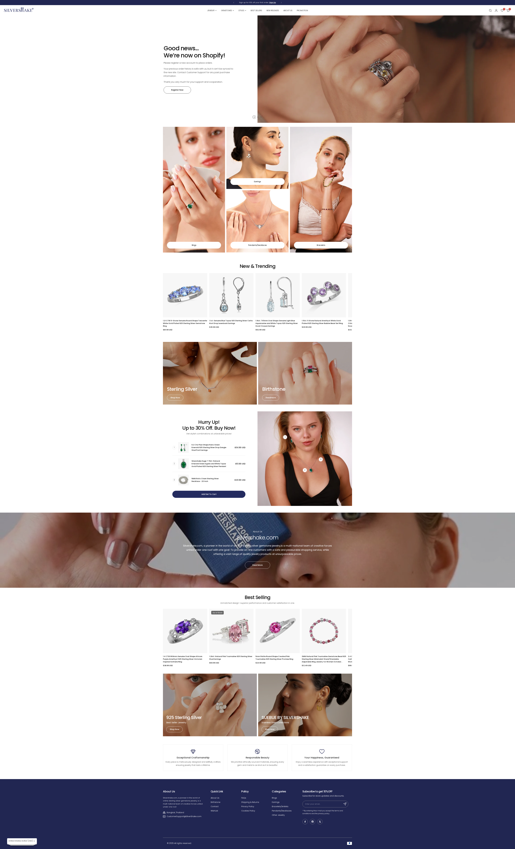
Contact (215, 806)
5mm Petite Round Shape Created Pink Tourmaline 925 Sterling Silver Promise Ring (274, 657)
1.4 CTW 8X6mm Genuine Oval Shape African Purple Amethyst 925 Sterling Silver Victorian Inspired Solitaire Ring (182, 659)
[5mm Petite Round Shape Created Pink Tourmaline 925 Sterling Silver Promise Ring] (277, 630)
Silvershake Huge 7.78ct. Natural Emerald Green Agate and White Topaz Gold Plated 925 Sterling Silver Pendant (209, 464)
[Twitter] (320, 821)
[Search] (490, 10)
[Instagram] (312, 821)
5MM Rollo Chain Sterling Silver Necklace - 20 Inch (205, 480)
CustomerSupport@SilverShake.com (184, 816)
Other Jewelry (278, 815)
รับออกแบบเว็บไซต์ (166, 830)
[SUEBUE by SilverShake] (305, 705)
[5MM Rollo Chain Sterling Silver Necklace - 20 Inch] (183, 480)
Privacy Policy (247, 806)
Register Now (177, 90)
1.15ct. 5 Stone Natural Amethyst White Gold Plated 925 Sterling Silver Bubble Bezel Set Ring (322, 322)
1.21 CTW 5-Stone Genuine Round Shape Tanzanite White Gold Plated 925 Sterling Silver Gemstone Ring (185, 323)
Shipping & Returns (250, 802)
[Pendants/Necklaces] (257, 221)
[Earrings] (257, 158)
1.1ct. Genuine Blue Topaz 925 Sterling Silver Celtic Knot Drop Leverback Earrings (231, 322)
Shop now (175, 397)
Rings (274, 798)
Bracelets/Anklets (280, 806)
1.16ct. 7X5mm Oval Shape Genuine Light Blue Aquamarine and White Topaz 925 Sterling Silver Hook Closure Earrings (276, 323)
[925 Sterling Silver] (210, 705)
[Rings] (194, 190)
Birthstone (215, 802)
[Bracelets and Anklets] (321, 190)
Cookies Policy (248, 810)
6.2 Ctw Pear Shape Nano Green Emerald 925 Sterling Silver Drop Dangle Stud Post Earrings (209, 447)
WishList (214, 810)
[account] (496, 10)
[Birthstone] (305, 373)
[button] (233, 2)
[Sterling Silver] (210, 373)
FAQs (243, 798)
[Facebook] (305, 821)
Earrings (275, 802)
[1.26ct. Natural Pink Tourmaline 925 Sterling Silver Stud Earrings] (231, 630)
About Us (215, 798)
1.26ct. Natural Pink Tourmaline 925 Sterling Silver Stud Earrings (230, 657)
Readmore (271, 397)
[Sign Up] (345, 804)
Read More (257, 565)
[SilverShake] (19, 10)
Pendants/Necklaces (282, 810)
